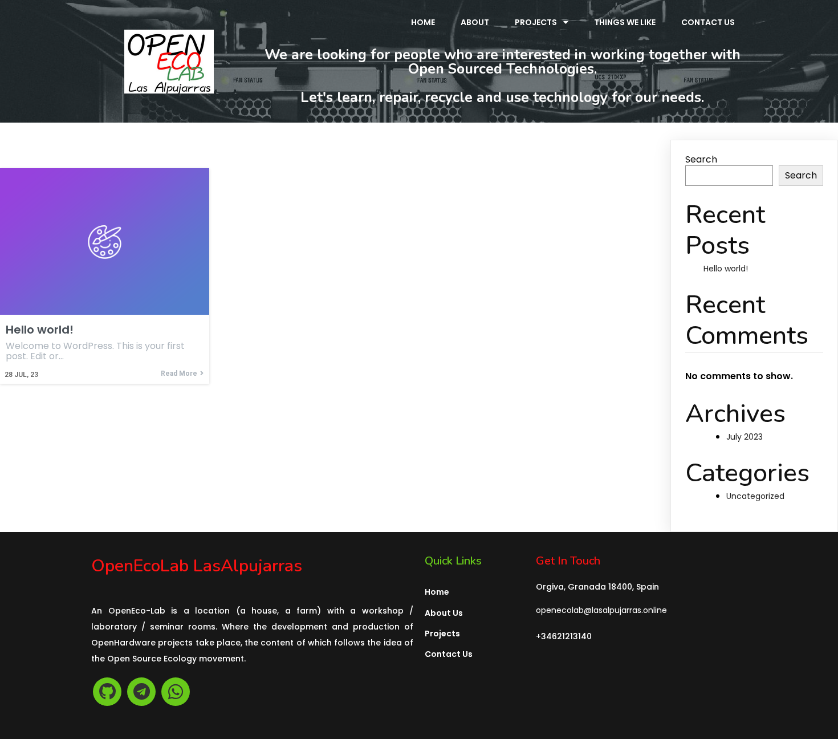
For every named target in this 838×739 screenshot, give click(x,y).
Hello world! (725, 268)
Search (701, 159)
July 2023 (744, 436)
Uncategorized (755, 496)
